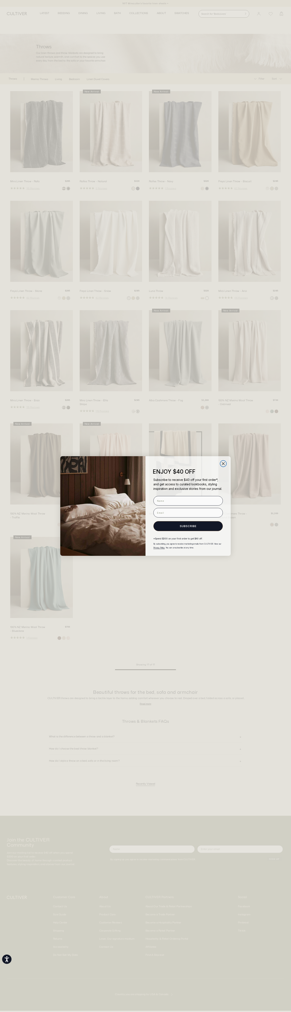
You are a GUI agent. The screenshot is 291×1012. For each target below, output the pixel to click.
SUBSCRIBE (188, 526)
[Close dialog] (223, 463)
